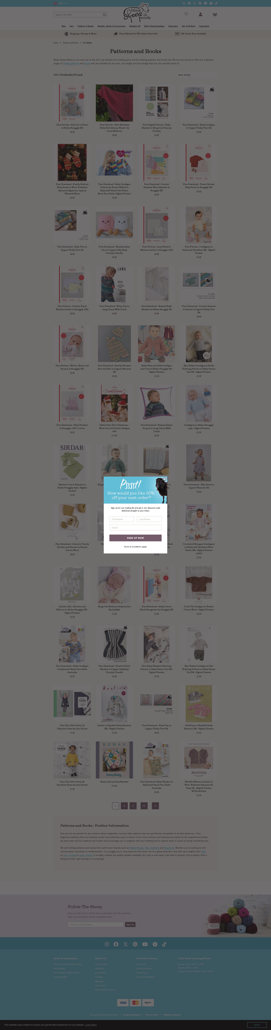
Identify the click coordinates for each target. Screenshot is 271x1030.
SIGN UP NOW (135, 538)
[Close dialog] (164, 479)
